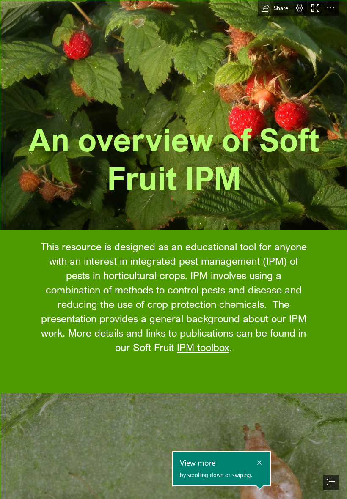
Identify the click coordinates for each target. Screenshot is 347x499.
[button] (275, 8)
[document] (173, 249)
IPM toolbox (203, 347)
